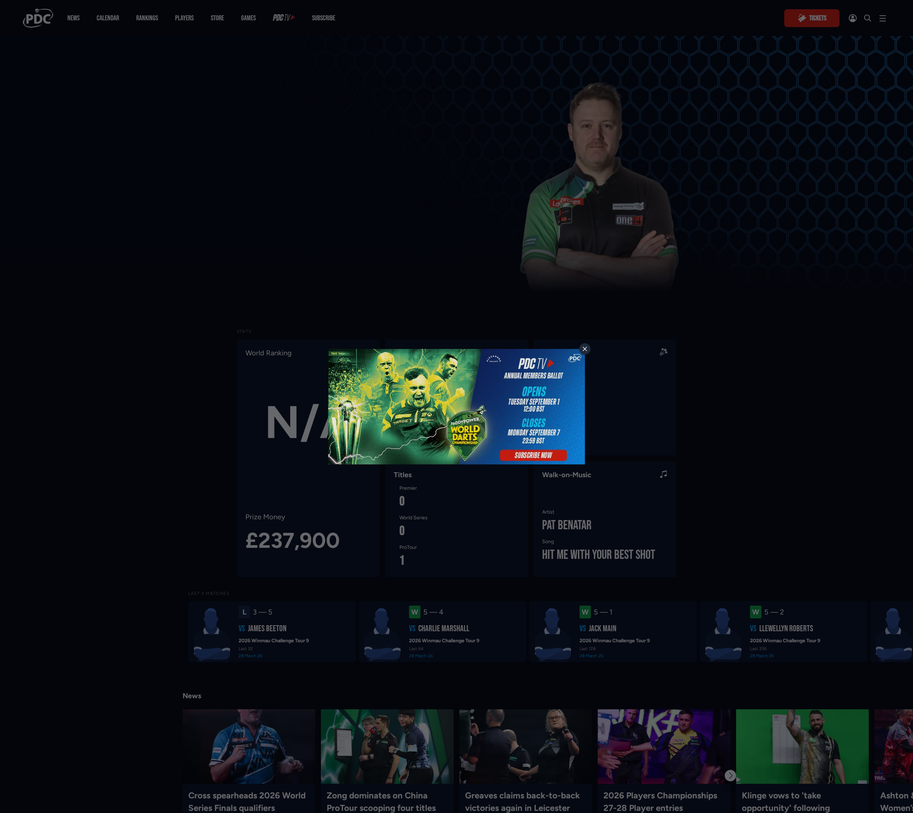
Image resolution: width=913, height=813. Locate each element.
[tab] (585, 349)
